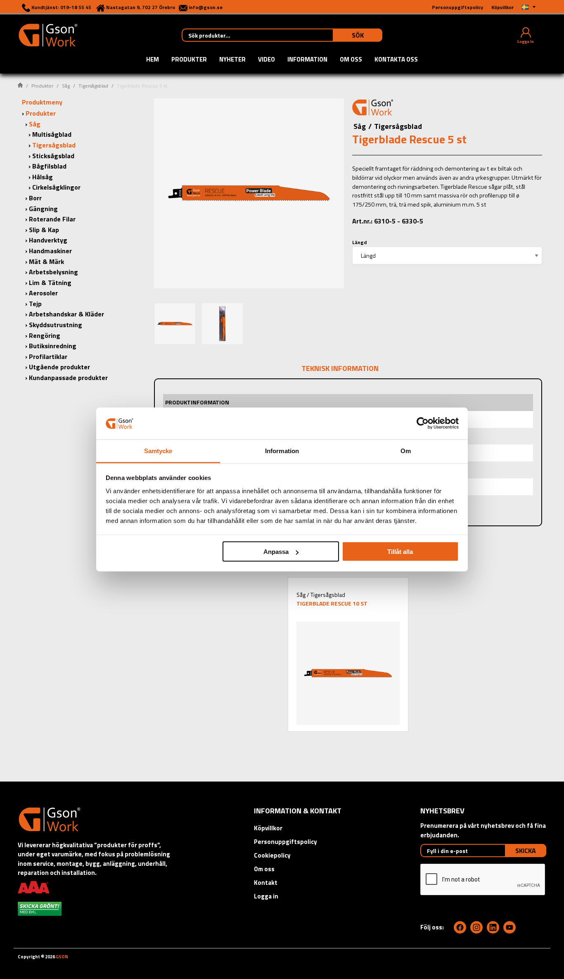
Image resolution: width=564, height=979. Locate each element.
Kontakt (265, 882)
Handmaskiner (50, 251)
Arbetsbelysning (53, 272)
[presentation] (175, 324)
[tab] (174, 323)
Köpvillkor (268, 828)
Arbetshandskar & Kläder (66, 314)
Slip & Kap (44, 230)
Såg (66, 86)
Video (266, 60)
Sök (358, 35)
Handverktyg (48, 240)
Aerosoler (43, 293)
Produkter (189, 60)
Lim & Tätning (50, 283)
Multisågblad (51, 134)
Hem (152, 60)
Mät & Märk (46, 261)
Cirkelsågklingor (56, 187)
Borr (35, 198)
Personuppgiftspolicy (285, 841)
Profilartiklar (48, 356)
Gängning (43, 209)
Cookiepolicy (272, 855)
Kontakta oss (396, 60)
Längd (359, 242)
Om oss (351, 60)
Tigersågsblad (93, 86)
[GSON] (48, 34)
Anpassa (276, 551)
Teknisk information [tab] (340, 368)
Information (307, 60)
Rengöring (44, 335)
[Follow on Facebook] (460, 927)
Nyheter (232, 60)
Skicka (525, 850)
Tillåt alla (400, 551)
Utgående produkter (59, 367)
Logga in (266, 896)
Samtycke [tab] (158, 450)
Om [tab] (405, 450)
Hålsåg (42, 177)
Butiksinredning (52, 346)
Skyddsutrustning (55, 325)
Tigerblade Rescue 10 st (331, 603)
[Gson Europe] (372, 109)
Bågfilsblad (49, 166)
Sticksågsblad (53, 156)
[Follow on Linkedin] (493, 927)
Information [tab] (282, 450)
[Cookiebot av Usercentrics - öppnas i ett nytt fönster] (422, 423)
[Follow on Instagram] (476, 927)
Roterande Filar (52, 219)
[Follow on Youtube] (509, 927)
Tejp (35, 304)
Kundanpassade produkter (68, 378)
